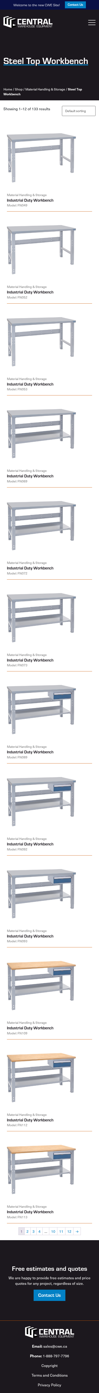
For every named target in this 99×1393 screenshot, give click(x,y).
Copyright (49, 1365)
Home (7, 89)
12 (69, 1231)
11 (61, 1231)
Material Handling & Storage (45, 89)
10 (53, 1231)
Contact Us (75, 4)
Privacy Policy (49, 1384)
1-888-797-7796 (49, 1355)
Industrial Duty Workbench (30, 200)
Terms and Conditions (50, 1375)
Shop (19, 89)
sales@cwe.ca (49, 1346)
